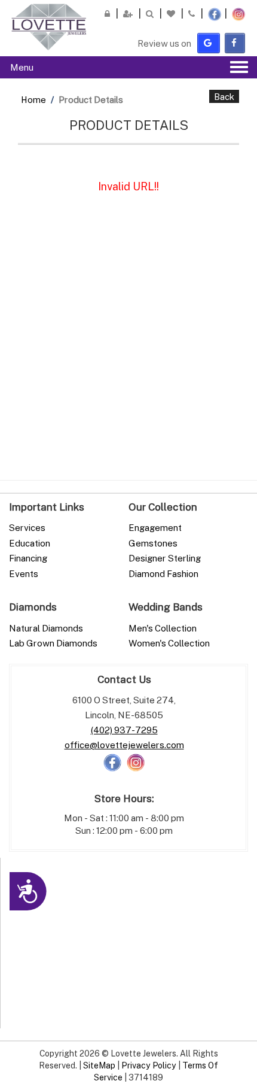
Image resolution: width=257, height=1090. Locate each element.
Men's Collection (162, 628)
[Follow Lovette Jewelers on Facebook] (112, 761)
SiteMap (99, 1065)
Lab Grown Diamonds (53, 642)
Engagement (155, 527)
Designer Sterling (164, 557)
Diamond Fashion (163, 573)
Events (23, 573)
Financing (28, 557)
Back (224, 96)
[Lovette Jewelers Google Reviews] (208, 43)
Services (27, 527)
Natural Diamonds (46, 628)
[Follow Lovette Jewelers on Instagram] (136, 761)
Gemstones (153, 543)
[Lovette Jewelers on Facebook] (235, 43)
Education (29, 543)
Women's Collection (169, 642)
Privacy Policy (148, 1065)
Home (33, 99)
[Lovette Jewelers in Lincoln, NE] (48, 27)
